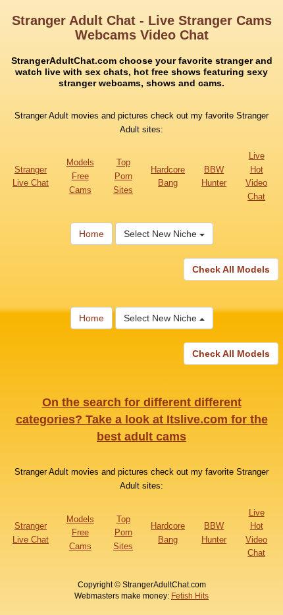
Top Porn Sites (123, 175)
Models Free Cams (80, 175)
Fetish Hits (190, 596)
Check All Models (231, 269)
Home (91, 233)
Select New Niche (161, 233)
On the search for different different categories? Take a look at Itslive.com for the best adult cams (142, 419)
